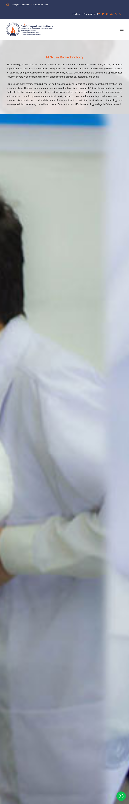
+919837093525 (40, 4)
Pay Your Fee (90, 14)
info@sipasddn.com (21, 4)
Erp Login (77, 14)
